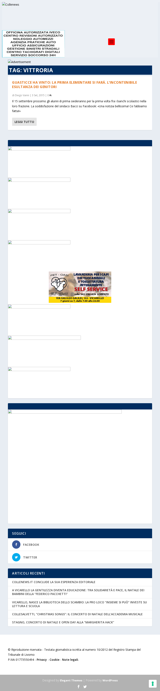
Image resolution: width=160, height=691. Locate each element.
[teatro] (39, 181)
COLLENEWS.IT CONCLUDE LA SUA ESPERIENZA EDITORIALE (53, 582)
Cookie (54, 660)
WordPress (110, 680)
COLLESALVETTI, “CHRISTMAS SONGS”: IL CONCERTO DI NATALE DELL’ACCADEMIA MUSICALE (77, 614)
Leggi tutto (24, 122)
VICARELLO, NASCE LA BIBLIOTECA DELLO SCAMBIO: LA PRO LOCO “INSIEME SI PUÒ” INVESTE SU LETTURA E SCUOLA (79, 604)
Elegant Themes (71, 680)
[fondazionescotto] (39, 307)
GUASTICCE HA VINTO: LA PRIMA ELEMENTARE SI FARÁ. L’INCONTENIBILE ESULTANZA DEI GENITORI (74, 84)
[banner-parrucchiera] (39, 212)
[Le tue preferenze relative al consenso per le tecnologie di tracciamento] (153, 684)
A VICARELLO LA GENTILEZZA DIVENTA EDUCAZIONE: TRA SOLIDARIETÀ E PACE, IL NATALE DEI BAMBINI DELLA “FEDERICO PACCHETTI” (78, 592)
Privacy (42, 660)
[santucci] (39, 370)
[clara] (39, 149)
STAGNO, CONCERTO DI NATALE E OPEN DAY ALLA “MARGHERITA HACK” (63, 622)
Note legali (70, 660)
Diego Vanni (22, 95)
